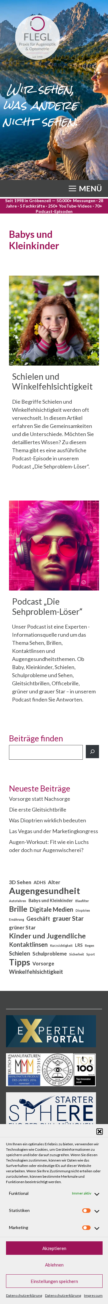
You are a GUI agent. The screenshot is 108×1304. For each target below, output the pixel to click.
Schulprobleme (49, 954)
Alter (54, 882)
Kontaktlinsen (28, 944)
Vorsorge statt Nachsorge (39, 798)
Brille (18, 909)
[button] (100, 1132)
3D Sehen (20, 882)
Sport (90, 954)
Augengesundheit (44, 891)
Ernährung (16, 919)
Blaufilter (82, 901)
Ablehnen (54, 1264)
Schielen (19, 953)
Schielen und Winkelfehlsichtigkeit (52, 381)
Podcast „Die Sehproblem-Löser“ (47, 606)
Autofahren (17, 901)
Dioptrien (83, 910)
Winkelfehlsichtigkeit (36, 971)
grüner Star (22, 928)
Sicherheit (76, 954)
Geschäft (38, 918)
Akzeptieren (54, 1248)
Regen (89, 945)
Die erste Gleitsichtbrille (37, 809)
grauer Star (68, 918)
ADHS (40, 882)
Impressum (93, 1295)
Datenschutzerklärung (24, 1295)
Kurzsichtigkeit (61, 945)
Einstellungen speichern (54, 1281)
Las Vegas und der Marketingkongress (53, 831)
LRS (78, 945)
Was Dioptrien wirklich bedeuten (47, 820)
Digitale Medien (51, 909)
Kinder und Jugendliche (47, 936)
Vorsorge (43, 964)
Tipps (19, 962)
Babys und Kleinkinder (50, 900)
